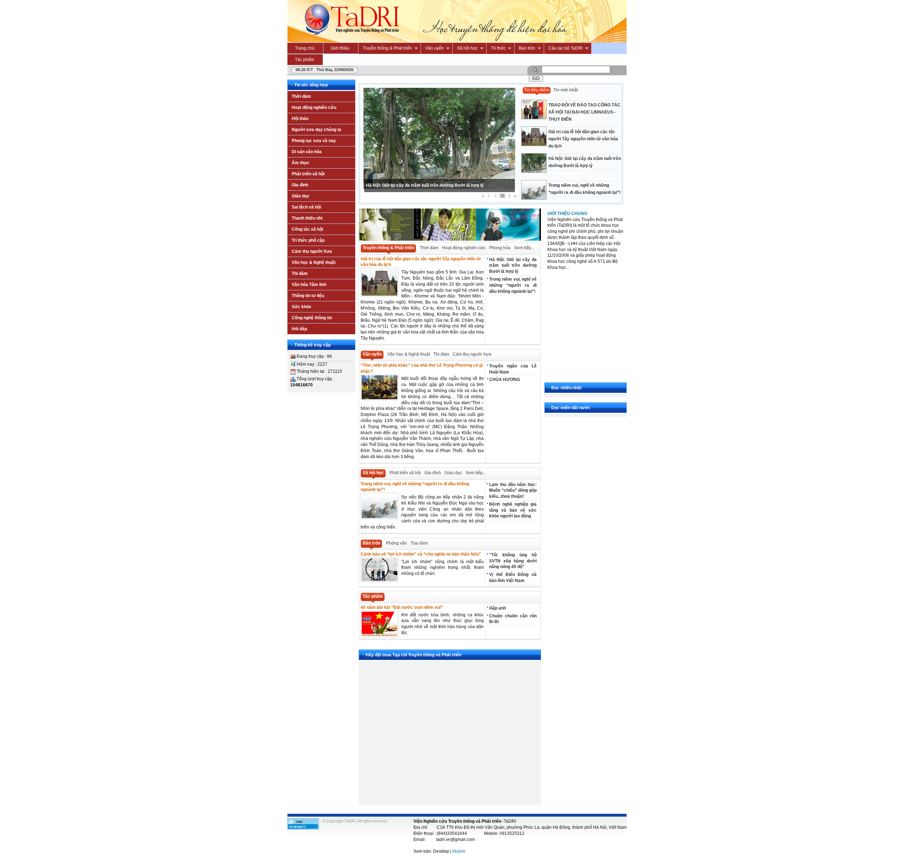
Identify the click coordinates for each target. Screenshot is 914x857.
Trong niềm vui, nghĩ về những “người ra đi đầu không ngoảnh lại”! (584, 189)
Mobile (459, 851)
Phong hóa (500, 247)
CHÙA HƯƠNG (504, 379)
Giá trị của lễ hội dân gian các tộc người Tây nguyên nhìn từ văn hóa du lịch (583, 139)
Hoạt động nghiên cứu (464, 247)
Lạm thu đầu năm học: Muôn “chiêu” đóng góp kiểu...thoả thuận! (512, 490)
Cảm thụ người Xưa (472, 354)
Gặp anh (497, 608)
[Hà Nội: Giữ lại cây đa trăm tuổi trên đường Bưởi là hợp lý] (571, 153)
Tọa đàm (419, 543)
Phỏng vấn (396, 543)
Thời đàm (429, 247)
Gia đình (433, 472)
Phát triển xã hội (405, 472)
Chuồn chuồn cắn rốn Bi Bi (512, 619)
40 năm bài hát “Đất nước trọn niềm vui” (402, 607)
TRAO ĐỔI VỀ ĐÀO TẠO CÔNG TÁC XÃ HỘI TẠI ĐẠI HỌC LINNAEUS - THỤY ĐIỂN (584, 112)
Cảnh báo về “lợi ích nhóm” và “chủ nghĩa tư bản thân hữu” (421, 554)
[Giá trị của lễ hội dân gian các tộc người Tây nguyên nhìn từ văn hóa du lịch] (571, 126)
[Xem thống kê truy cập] (303, 828)
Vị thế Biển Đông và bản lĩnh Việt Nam (512, 577)
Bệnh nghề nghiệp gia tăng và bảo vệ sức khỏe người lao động (512, 510)
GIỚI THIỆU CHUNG (567, 213)
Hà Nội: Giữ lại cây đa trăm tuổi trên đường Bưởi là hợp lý (425, 185)
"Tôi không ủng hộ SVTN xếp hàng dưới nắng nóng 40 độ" (512, 561)
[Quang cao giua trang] (450, 239)
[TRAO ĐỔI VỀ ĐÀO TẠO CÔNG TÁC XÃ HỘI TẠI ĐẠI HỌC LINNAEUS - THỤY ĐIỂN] (571, 100)
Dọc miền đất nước (571, 407)
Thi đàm (441, 354)
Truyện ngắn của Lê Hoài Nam (512, 369)
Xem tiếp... (524, 247)
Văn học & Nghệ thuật (408, 354)
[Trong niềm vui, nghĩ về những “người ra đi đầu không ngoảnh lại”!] (571, 180)
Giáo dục (453, 472)
